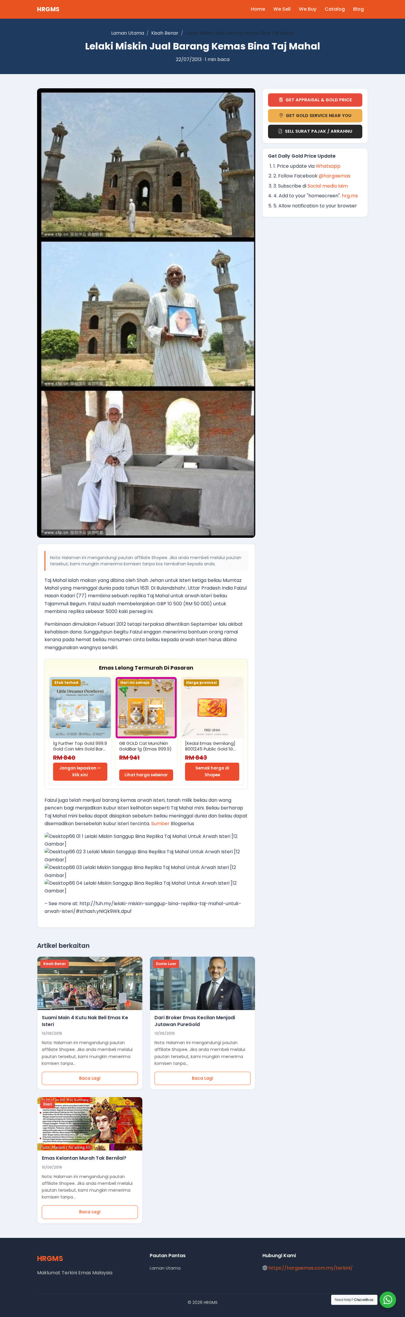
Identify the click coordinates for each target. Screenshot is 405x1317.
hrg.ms (350, 195)
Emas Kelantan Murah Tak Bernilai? (84, 1158)
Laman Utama (127, 33)
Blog (358, 9)
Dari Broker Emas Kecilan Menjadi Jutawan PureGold (194, 1021)
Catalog (335, 9)
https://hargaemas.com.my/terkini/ (310, 1268)
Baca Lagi (90, 1078)
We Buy (307, 9)
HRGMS (48, 9)
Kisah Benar (164, 33)
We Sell (282, 9)
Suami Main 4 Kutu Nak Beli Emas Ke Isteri (85, 1021)
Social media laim (327, 186)
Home (258, 9)
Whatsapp (328, 166)
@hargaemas (334, 175)
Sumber (160, 823)
